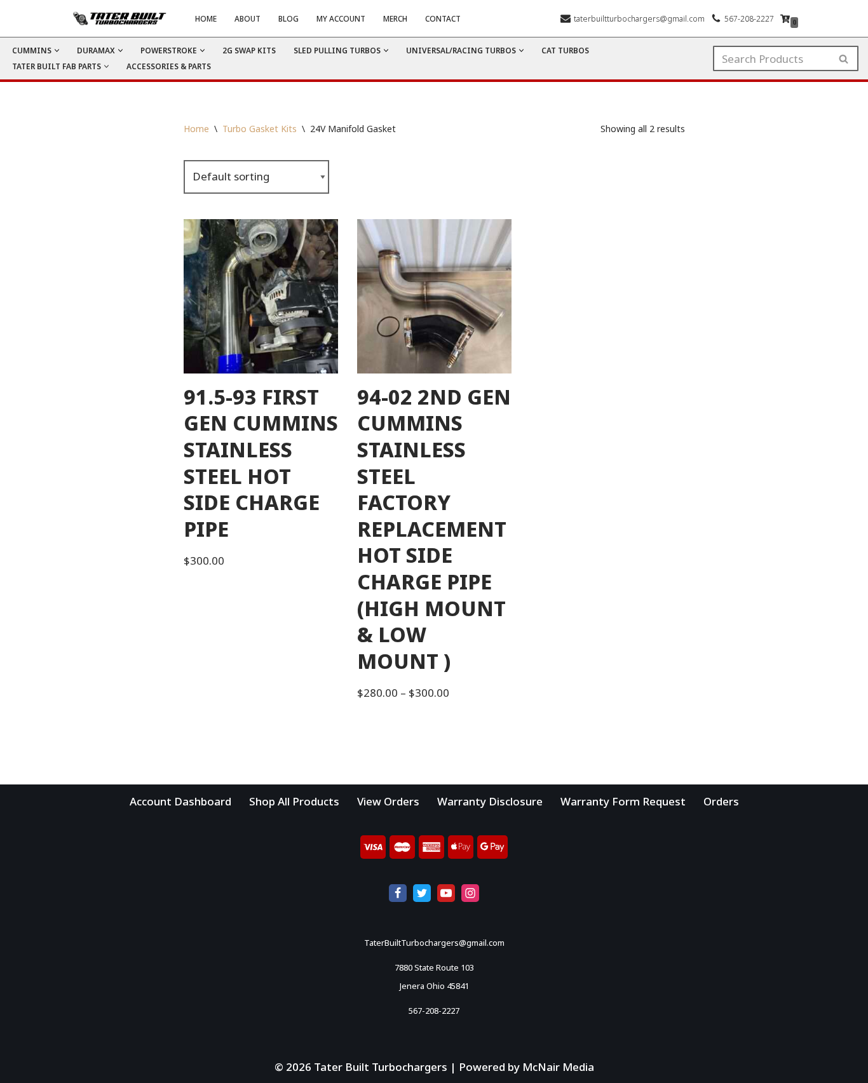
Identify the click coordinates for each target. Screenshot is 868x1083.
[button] (57, 50)
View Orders (388, 801)
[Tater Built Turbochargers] (122, 18)
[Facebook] (398, 893)
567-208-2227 (749, 18)
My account (340, 18)
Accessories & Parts (168, 66)
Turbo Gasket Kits (259, 129)
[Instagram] (470, 893)
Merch (395, 18)
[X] (422, 893)
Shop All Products (294, 801)
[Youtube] (446, 893)
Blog (288, 18)
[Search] (844, 58)
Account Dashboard (180, 801)
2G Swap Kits (249, 50)
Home (206, 18)
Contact (443, 18)
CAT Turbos (565, 50)
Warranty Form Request (623, 801)
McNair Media (558, 1066)
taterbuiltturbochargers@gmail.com (639, 18)
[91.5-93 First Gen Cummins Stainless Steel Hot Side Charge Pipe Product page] (260, 296)
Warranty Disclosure (490, 801)
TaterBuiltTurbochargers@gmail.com (434, 942)
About (247, 18)
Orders (721, 801)
